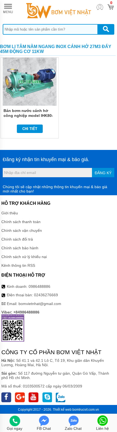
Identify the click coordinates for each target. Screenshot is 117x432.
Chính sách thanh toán (21, 222)
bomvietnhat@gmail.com (40, 303)
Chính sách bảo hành (19, 248)
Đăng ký (103, 173)
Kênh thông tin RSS (18, 265)
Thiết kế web (62, 410)
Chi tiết (29, 129)
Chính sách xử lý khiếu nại (24, 257)
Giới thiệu (9, 213)
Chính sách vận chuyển (21, 230)
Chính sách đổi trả (17, 239)
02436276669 (46, 295)
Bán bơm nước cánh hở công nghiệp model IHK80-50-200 (28, 115)
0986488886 (39, 286)
